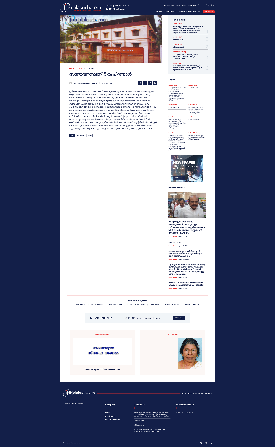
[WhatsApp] (214, 5)
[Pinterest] (150, 83)
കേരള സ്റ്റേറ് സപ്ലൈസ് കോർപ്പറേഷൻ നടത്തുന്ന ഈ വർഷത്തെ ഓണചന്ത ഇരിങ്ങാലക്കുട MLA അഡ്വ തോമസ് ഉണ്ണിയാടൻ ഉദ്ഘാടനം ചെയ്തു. (188, 29)
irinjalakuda (81, 135)
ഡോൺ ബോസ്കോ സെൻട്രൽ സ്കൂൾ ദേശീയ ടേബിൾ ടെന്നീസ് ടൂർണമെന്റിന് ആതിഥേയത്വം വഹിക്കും (187, 68)
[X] (145, 83)
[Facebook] (206, 5)
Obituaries (177, 44)
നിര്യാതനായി (178, 47)
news (90, 135)
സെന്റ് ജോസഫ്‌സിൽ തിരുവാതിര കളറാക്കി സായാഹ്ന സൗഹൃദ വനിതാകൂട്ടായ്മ (185, 56)
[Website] (211, 5)
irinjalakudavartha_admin (86, 83)
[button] (198, 5)
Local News (75, 68)
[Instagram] (209, 5)
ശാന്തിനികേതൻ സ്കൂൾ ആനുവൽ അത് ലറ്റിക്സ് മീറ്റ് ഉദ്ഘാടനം (197, 137)
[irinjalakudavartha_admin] (71, 83)
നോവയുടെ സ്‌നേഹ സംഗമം (102, 369)
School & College (180, 52)
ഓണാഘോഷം (178, 40)
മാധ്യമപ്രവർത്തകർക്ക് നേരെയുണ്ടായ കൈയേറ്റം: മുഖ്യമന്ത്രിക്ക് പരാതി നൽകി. (186, 283)
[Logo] (72, 8)
